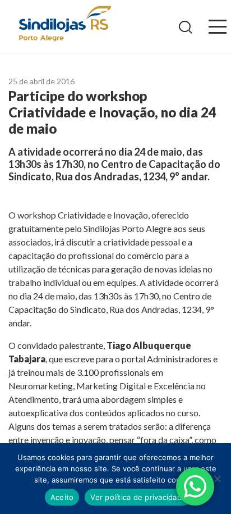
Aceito (62, 497)
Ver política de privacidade (138, 497)
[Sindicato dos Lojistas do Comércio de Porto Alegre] (64, 24)
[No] (217, 478)
